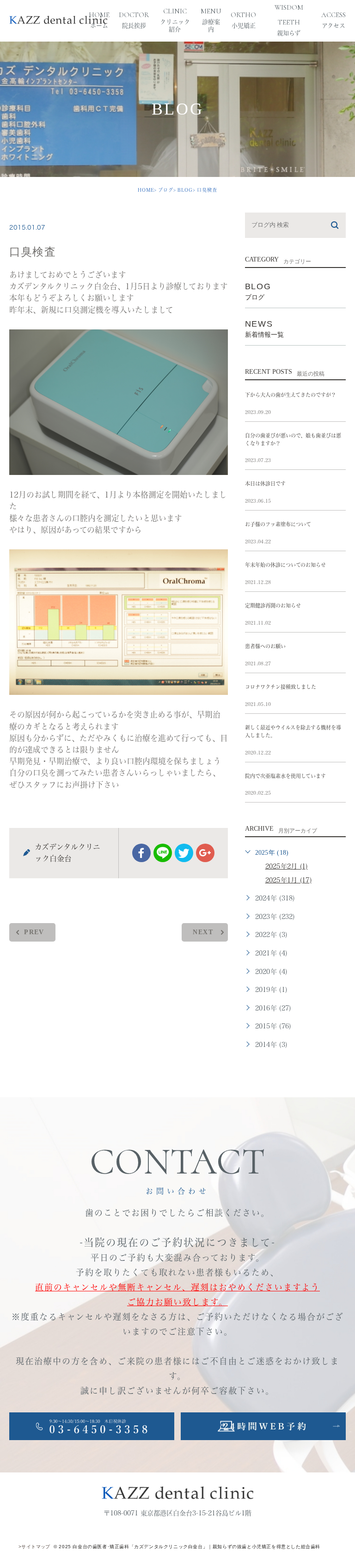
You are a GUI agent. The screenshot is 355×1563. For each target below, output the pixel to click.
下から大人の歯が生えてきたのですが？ (290, 394)
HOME (146, 190)
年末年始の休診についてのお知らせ (285, 564)
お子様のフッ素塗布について (278, 524)
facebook (141, 853)
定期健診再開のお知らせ (273, 605)
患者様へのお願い (265, 646)
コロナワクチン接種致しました (280, 686)
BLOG (185, 190)
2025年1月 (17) (288, 880)
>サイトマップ (34, 1546)
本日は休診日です (265, 483)
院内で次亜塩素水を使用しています (285, 775)
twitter (184, 853)
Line (162, 853)
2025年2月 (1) (286, 866)
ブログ (165, 190)
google (205, 853)
